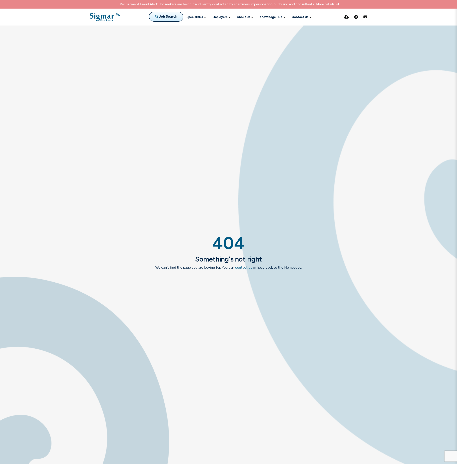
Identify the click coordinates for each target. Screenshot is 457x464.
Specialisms (195, 17)
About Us (243, 17)
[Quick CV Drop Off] (346, 17)
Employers (219, 17)
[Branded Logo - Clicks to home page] (105, 17)
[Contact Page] (365, 17)
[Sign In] (356, 17)
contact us (243, 267)
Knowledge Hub (271, 17)
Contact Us (300, 17)
